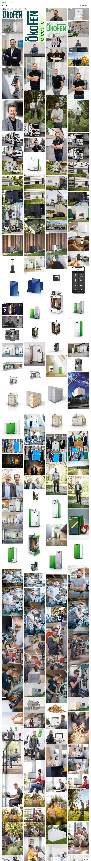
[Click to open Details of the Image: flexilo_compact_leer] (56, 421)
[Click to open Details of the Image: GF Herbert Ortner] (12, 461)
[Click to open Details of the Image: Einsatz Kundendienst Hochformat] (34, 744)
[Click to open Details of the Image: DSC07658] (34, 145)
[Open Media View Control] (88, 5)
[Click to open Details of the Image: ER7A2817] (34, 618)
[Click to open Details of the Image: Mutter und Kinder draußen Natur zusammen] (56, 808)
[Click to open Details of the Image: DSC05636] (12, 680)
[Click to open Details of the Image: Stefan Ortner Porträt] (12, 115)
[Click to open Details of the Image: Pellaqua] (78, 365)
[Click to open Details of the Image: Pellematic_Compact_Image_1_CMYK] (56, 366)
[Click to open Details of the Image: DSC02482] (12, 83)
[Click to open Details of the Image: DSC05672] (56, 662)
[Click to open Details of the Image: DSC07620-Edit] (78, 140)
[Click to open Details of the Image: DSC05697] (34, 666)
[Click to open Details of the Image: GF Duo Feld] (78, 468)
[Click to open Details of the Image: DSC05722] (34, 642)
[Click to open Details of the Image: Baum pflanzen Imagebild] (78, 805)
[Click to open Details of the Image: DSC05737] (78, 647)
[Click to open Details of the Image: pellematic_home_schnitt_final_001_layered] (56, 302)
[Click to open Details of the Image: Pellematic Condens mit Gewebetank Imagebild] (78, 350)
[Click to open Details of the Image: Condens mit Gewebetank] (34, 354)
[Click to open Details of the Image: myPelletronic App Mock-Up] (78, 243)
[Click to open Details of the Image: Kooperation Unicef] (12, 446)
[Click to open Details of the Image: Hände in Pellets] (78, 728)
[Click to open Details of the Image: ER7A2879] (56, 590)
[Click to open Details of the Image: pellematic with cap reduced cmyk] (34, 312)
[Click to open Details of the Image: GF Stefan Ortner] (34, 421)
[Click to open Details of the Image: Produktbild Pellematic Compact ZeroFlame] (78, 552)
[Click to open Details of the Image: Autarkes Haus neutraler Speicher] (12, 504)
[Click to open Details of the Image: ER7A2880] (34, 580)
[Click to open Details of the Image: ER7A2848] (34, 595)
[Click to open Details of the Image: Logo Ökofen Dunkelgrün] (12, 13)
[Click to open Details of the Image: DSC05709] (12, 656)
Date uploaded (84, 5)
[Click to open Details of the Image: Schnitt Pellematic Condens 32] (56, 329)
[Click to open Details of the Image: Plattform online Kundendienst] (56, 722)
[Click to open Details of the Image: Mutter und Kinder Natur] (12, 814)
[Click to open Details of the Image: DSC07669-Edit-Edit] (12, 138)
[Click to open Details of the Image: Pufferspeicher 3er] (12, 335)
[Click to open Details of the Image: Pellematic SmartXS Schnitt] (34, 496)
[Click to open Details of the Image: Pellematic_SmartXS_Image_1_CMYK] (56, 535)
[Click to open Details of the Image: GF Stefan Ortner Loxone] (78, 438)
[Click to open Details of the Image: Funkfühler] (78, 229)
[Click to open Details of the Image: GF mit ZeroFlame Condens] (56, 441)
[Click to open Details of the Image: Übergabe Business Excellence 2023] (12, 212)
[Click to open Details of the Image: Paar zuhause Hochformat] (78, 838)
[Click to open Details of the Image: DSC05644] (78, 680)
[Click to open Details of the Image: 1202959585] (78, 280)
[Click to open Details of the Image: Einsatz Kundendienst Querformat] (12, 734)
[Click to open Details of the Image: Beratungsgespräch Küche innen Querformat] (78, 751)
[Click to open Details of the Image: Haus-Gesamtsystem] (34, 705)
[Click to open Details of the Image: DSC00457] (34, 106)
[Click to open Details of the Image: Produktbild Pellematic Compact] (12, 556)
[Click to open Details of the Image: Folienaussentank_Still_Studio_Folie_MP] (56, 392)
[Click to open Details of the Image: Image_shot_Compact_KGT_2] (12, 350)
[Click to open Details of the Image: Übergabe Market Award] (56, 39)
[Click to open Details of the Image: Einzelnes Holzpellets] (12, 719)
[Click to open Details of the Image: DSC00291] (56, 111)
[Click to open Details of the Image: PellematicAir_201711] (56, 560)
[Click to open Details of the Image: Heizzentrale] (12, 365)
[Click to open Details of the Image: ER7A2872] (12, 599)
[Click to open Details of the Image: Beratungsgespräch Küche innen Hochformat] (56, 760)
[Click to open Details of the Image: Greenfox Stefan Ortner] (78, 214)
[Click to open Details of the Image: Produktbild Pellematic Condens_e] (56, 509)
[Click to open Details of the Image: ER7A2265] (12, 632)
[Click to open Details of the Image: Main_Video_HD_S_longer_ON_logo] (12, 309)
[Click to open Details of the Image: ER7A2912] (78, 581)
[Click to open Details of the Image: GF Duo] (34, 482)
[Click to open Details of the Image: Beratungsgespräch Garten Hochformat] (12, 838)
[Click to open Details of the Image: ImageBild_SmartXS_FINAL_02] (12, 520)
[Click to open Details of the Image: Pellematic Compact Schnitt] (34, 545)
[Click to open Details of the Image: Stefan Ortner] (12, 50)
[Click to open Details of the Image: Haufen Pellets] (56, 709)
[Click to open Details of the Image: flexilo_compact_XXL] (78, 420)
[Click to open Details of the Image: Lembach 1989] (34, 226)
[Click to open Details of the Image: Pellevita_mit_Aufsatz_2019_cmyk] (12, 266)
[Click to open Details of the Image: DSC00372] (78, 116)
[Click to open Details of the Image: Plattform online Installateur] (56, 737)
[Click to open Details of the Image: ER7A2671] (56, 614)
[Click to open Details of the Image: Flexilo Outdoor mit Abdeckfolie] (34, 690)
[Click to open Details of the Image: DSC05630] (56, 686)
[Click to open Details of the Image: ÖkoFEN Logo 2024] (56, 27)
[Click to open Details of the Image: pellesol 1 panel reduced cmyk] (12, 289)
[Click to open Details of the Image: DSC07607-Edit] (78, 154)
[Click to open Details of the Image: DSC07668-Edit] (12, 153)
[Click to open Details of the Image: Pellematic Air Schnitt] (34, 566)
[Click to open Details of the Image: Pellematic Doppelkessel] (12, 426)
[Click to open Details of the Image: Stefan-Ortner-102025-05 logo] (56, 14)
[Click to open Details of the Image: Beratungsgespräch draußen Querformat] (34, 829)
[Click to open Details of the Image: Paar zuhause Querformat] (34, 815)
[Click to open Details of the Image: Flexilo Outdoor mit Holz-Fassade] (78, 704)
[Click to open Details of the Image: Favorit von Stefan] (12, 227)
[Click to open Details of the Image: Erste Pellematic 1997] (78, 524)
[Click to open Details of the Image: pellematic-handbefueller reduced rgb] (78, 306)
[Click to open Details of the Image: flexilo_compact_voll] (12, 400)
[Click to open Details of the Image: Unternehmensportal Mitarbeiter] (56, 784)
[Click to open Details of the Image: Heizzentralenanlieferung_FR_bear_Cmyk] (78, 390)
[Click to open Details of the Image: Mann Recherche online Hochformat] (12, 757)
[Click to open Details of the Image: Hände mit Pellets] (78, 766)
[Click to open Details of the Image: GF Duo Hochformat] (12, 483)
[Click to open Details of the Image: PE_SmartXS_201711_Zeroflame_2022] (34, 517)
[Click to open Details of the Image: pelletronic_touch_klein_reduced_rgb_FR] (56, 278)
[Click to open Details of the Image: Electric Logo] (34, 25)
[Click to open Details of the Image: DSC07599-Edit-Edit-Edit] (34, 130)
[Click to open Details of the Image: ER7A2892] (12, 576)
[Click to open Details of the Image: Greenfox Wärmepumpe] (56, 168)
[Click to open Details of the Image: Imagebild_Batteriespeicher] (12, 536)
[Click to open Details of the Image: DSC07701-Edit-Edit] (56, 144)
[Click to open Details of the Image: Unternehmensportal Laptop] (12, 790)
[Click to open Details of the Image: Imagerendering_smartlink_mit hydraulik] (34, 264)
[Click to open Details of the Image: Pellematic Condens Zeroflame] (78, 330)
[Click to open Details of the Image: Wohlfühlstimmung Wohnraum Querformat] (34, 720)
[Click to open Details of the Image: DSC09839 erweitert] (56, 226)
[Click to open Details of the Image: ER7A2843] (78, 614)
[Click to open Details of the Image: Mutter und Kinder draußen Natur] (34, 800)
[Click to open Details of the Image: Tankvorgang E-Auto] (12, 704)
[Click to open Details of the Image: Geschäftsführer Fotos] (56, 54)
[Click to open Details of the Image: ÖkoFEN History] (78, 29)
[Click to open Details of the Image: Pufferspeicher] (56, 348)
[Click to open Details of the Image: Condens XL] (34, 163)
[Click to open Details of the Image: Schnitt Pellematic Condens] (34, 333)
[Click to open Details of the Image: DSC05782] (56, 638)
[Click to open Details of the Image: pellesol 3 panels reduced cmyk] (34, 286)
